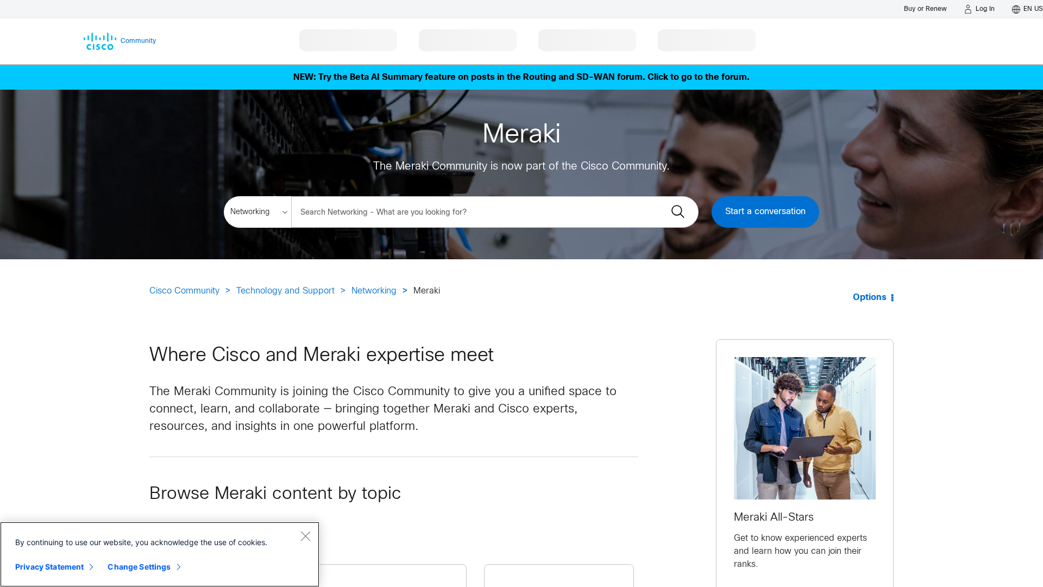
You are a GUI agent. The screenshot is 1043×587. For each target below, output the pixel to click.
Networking (374, 291)
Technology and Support (285, 291)
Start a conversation (765, 212)
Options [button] (870, 298)
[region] (159, 554)
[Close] (305, 535)
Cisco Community (184, 291)
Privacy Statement (49, 566)
